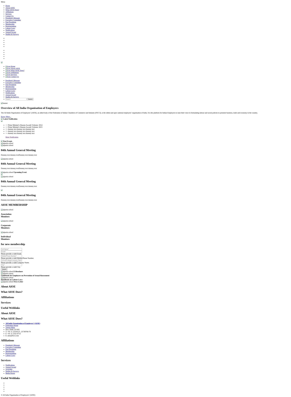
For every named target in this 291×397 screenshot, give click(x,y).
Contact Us (9, 16)
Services (8, 14)
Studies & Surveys (12, 34)
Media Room (10, 373)
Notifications (10, 30)
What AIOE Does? (12, 10)
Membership (9, 24)
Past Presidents (10, 22)
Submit (30, 99)
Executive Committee (13, 20)
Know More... (6, 117)
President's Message (12, 18)
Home (7, 6)
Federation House (11, 325)
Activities (8, 369)
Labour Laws (10, 28)
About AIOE (10, 8)
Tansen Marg (10, 327)
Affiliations (9, 12)
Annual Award (10, 32)
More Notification (11, 137)
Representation (10, 26)
